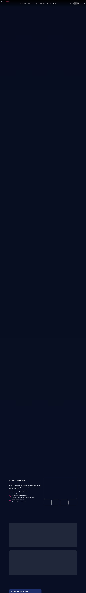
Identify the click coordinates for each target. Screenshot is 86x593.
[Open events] (25, 3)
